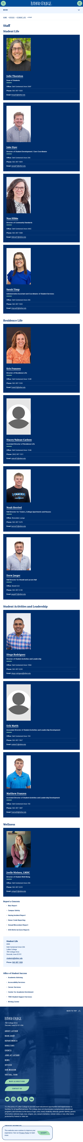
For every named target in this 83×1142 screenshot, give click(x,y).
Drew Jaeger (13, 575)
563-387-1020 (17, 962)
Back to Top (72, 1011)
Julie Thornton (14, 76)
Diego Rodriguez (15, 654)
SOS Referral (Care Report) (18, 930)
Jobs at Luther (12, 1055)
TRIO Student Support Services (20, 997)
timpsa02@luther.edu (18, 308)
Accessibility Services (16, 982)
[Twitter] (25, 1099)
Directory (9, 1046)
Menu (5, 10)
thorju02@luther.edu (18, 95)
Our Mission (10, 1070)
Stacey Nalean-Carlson (19, 439)
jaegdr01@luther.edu (18, 594)
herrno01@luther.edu (18, 526)
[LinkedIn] (31, 1099)
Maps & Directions (17, 1081)
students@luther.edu (14, 958)
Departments (11, 1041)
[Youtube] (7, 1099)
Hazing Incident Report (17, 915)
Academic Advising (15, 977)
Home (5, 17)
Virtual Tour (11, 1075)
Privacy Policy (24, 1133)
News (7, 1060)
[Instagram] (13, 1099)
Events (8, 1050)
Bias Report (12, 906)
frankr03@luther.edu (18, 387)
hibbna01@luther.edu (18, 237)
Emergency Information (13, 1125)
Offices (11, 17)
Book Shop (10, 1036)
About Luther (11, 1031)
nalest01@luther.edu (18, 458)
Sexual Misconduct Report (18, 925)
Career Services (14, 987)
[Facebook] (19, 1099)
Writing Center (13, 1002)
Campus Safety (14, 910)
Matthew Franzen (16, 793)
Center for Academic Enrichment (20, 992)
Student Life (21, 17)
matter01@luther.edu (18, 744)
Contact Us (17, 1088)
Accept (44, 1133)
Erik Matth (12, 725)
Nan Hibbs (12, 218)
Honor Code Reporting (16, 920)
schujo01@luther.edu (18, 891)
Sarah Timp (13, 289)
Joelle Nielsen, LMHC (18, 872)
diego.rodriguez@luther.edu (21, 673)
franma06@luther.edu (18, 812)
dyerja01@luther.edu (18, 166)
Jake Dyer (11, 147)
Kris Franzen (13, 368)
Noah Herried (14, 507)
